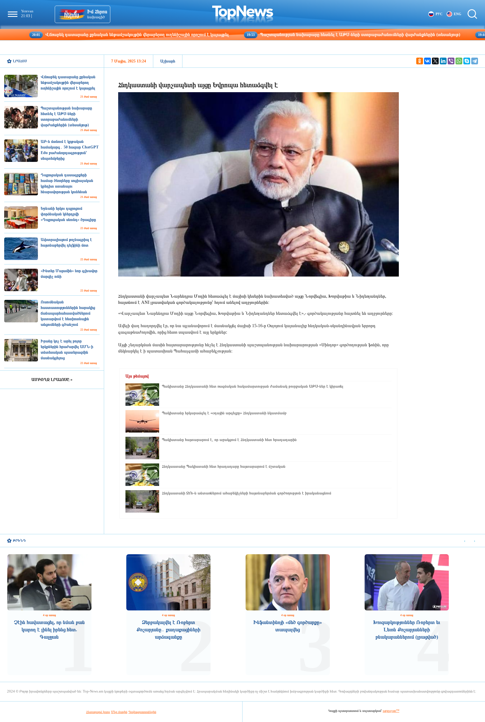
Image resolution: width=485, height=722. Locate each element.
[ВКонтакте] (427, 61)
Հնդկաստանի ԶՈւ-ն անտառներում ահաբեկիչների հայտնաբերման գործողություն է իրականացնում (246, 493)
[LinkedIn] (443, 61)
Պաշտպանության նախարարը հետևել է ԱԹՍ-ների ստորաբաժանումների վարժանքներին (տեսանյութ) (313, 34)
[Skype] (466, 61)
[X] (435, 61)
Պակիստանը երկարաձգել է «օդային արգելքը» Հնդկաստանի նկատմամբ (224, 413)
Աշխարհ (167, 61)
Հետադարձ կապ (98, 712)
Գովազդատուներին (142, 712)
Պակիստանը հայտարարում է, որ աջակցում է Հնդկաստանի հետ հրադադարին (229, 440)
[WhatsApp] (459, 61)
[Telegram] (474, 61)
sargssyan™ (391, 711)
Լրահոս (20, 61)
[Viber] (451, 61)
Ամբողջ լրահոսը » (51, 379)
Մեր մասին (119, 712)
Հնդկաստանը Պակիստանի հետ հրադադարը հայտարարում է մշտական (223, 466)
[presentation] (464, 540)
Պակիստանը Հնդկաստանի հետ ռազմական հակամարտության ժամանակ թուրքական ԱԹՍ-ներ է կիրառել (252, 386)
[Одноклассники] (419, 61)
